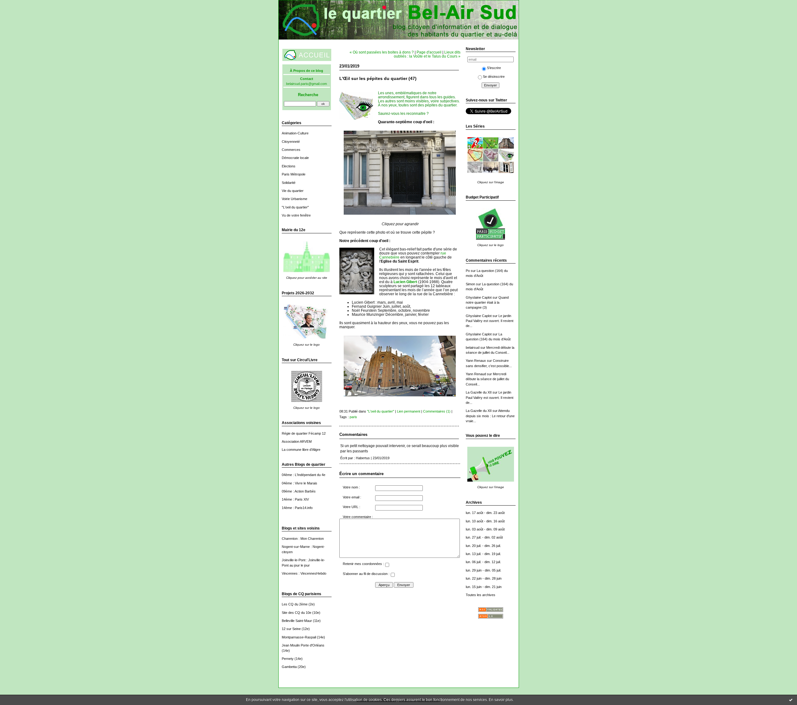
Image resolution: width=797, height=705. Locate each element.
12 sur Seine (291, 629)
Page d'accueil (429, 52)
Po (468, 271)
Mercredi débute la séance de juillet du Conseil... (487, 379)
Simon (470, 284)
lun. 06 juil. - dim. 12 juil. (483, 562)
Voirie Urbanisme (294, 199)
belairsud (472, 347)
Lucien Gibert (405, 282)
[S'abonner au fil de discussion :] (392, 575)
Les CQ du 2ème (295, 604)
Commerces (291, 150)
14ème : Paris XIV (295, 499)
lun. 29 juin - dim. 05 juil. (483, 570)
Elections (288, 166)
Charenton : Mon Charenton (303, 538)
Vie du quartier (293, 191)
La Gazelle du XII (479, 392)
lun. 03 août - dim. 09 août (485, 529)
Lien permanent (408, 411)
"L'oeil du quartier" (295, 207)
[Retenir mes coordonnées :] (387, 565)
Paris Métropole (293, 174)
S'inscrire (494, 68)
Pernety (288, 659)
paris (353, 417)
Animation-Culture (295, 133)
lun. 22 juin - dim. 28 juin (484, 578)
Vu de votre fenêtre (296, 215)
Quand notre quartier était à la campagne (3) (487, 303)
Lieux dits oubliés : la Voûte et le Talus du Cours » (427, 54)
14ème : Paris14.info (297, 508)
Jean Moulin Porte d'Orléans (303, 645)
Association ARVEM (297, 441)
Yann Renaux (476, 360)
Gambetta (289, 667)
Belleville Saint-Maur (297, 621)
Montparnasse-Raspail (299, 637)
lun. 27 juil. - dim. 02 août (484, 537)
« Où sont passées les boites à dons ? (382, 52)
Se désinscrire (494, 76)
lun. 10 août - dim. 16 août (485, 521)
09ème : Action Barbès (299, 491)
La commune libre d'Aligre (301, 449)
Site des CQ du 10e (296, 612)
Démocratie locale (295, 158)
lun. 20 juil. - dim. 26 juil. (483, 546)
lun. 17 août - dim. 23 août (485, 513)
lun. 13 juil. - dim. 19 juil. (483, 554)
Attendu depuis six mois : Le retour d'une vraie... (490, 416)
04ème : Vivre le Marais (299, 483)
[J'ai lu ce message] (790, 699)
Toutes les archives (480, 595)
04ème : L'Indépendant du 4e (303, 475)
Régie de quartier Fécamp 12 (304, 433)
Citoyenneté (291, 141)
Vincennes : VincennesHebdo (304, 573)
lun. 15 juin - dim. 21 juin (484, 587)
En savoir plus (501, 700)
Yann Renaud (476, 374)
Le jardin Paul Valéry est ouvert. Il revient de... (489, 321)
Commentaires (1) (436, 411)
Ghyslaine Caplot (479, 297)
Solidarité (288, 182)
